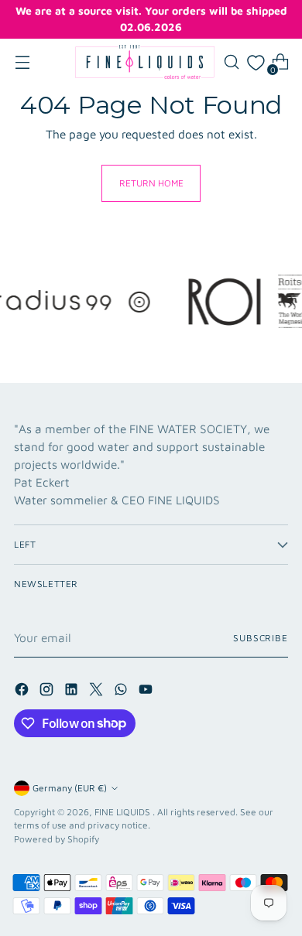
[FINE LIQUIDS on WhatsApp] (122, 692)
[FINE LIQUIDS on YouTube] (147, 692)
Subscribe (260, 638)
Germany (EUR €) (70, 788)
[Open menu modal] (22, 62)
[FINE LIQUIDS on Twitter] (97, 692)
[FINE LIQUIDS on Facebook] (23, 692)
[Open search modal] (231, 62)
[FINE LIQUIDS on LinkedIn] (72, 692)
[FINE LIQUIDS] (144, 62)
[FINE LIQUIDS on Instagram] (48, 692)
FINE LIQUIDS (123, 812)
